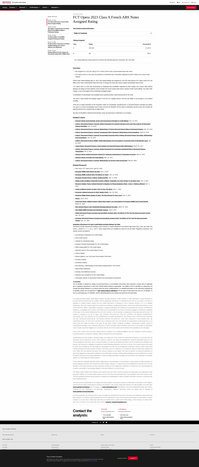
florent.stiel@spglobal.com (108, 417)
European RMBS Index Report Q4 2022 (87, 171)
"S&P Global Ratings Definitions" (107, 290)
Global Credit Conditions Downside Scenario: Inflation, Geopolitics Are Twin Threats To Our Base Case (107, 181)
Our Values (4, 445)
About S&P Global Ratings (8, 434)
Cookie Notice (94, 460)
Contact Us (186, 2)
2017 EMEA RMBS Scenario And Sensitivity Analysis (91, 210)
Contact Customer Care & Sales (107, 445)
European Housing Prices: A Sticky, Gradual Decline (91, 178)
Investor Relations (55, 445)
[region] (99, 458)
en (179, 2)
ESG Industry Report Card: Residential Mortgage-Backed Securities (96, 207)
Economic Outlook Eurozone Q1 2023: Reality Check (91, 192)
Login (194, 2)
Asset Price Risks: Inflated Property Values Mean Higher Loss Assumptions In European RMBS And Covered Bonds (111, 201)
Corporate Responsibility (155, 447)
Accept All (132, 458)
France (77, 198)
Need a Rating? (191, 7)
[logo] (6, 2)
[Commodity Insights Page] (101, 422)
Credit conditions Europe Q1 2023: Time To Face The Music (93, 189)
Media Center (54, 434)
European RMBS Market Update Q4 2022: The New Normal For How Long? (98, 195)
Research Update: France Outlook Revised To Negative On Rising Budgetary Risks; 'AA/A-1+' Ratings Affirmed (110, 184)
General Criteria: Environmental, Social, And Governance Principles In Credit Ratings (101, 121)
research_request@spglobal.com (116, 402)
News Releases (55, 447)
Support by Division (105, 447)
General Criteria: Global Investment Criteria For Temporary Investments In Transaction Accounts (105, 154)
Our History (4, 447)
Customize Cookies (122, 458)
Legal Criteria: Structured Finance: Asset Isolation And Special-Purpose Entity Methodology (104, 146)
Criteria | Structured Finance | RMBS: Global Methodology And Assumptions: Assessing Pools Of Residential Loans (111, 141)
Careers (151, 445)
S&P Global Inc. (7, 439)
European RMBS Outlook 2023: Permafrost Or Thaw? (92, 175)
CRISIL (102, 434)
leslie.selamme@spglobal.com (126, 417)
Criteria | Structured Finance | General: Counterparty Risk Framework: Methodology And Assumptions (107, 132)
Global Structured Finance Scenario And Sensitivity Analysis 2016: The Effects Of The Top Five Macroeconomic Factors (112, 213)
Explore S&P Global (20, 2)
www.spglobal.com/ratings (81, 387)
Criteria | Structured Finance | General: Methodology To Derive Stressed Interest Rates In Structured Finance (109, 129)
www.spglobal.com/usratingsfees (83, 391)
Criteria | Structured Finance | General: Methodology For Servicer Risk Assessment (101, 160)
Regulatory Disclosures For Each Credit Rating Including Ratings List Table (96, 224)
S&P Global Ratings (9, 429)
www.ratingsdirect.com (109, 387)
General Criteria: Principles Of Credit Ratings (89, 157)
